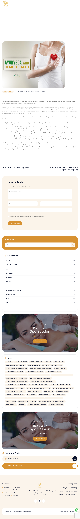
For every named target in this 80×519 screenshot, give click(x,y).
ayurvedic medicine (34, 365)
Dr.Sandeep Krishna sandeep (36, 91)
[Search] (73, 4)
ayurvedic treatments (34, 391)
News (10, 91)
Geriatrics (9, 286)
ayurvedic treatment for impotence (40, 378)
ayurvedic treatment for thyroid (63, 388)
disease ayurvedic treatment (27, 401)
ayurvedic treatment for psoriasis (59, 385)
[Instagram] (39, 501)
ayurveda (9, 362)
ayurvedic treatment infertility (15, 391)
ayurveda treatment (20, 362)
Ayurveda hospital (12, 265)
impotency (22, 404)
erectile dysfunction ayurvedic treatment (51, 401)
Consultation (7, 495)
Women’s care (10, 307)
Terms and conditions (63, 511)
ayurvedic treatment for (53, 372)
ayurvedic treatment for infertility (17, 381)
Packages (15, 492)
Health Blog (15, 495)
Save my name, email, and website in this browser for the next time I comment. (27, 216)
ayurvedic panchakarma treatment (40, 368)
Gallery (8, 282)
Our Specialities (16, 487)
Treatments (6, 490)
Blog (5, 91)
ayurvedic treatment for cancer (16, 375)
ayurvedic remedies (60, 368)
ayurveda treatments (36, 362)
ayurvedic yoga (48, 391)
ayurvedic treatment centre (34, 372)
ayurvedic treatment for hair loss (16, 378)
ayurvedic (48, 362)
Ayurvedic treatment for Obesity (16, 385)
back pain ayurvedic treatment (15, 394)
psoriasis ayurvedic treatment (37, 404)
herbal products (11, 404)
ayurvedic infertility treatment (15, 365)
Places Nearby (16, 490)
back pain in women (45, 394)
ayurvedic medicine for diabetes (52, 365)
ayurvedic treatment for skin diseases (38, 388)
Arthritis (9, 260)
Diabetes (9, 277)
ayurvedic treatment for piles (37, 385)
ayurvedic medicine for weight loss (16, 368)
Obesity (8, 303)
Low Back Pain (10, 294)
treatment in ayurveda (56, 404)
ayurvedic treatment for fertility (62, 375)
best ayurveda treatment (36, 398)
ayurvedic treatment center (14, 372)
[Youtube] (43, 501)
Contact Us (6, 487)
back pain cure (31, 394)
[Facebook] (35, 501)
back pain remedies (59, 394)
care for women (11, 401)
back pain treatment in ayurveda (16, 398)
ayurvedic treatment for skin (15, 388)
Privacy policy (73, 511)
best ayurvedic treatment (54, 398)
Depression (9, 273)
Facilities (6, 492)
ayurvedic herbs (59, 362)
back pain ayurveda (62, 391)
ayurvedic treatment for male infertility (42, 381)
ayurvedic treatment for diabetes (39, 375)
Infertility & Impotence (13, 290)
